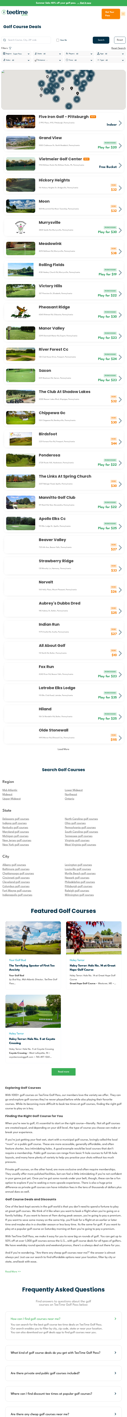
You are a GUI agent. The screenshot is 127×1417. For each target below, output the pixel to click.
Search (101, 40)
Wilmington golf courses (79, 895)
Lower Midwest (74, 790)
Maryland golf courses (15, 831)
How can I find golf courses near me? (35, 1319)
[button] (72, 89)
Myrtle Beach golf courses (80, 873)
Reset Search (118, 48)
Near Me (63, 40)
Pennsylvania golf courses (80, 827)
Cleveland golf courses (16, 882)
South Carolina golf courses (81, 831)
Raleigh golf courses (77, 890)
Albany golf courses (14, 865)
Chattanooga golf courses (18, 873)
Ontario (69, 798)
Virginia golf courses (77, 840)
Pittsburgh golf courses (78, 886)
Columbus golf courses (15, 886)
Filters (4, 48)
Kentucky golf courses (15, 827)
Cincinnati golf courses (16, 877)
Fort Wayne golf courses (16, 890)
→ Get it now (84, 3)
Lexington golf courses (78, 865)
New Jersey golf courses (16, 840)
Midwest (7, 794)
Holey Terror (77, 960)
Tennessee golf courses (78, 836)
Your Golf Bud (17, 960)
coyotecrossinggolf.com (21, 1057)
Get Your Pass (109, 14)
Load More (63, 749)
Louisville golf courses (78, 869)
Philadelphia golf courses (80, 882)
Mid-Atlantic (9, 790)
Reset (120, 40)
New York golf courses (15, 844)
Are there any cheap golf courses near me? (40, 1414)
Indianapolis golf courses (17, 895)
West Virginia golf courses (80, 844)
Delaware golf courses (15, 819)
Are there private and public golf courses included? (45, 1373)
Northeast (71, 794)
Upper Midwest (11, 798)
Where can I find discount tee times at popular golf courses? (51, 1393)
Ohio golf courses (75, 823)
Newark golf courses (77, 877)
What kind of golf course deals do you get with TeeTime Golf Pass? (55, 1352)
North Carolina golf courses (81, 819)
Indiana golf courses (14, 823)
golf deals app (52, 1332)
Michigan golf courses (15, 836)
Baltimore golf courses (15, 869)
